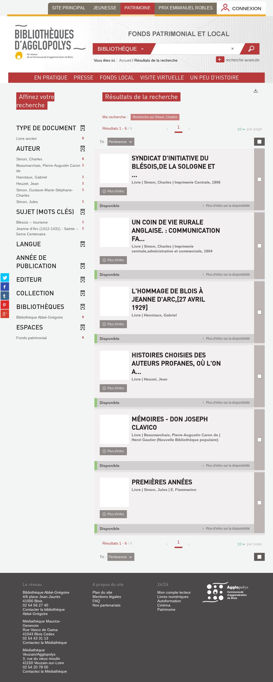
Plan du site (102, 592)
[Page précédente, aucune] (167, 129)
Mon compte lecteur (174, 592)
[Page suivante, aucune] (189, 129)
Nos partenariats (107, 605)
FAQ (96, 601)
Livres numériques (172, 596)
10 (239, 129)
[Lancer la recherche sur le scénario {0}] (249, 48)
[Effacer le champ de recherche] (233, 48)
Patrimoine (166, 609)
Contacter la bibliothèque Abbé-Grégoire (44, 611)
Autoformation (169, 601)
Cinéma (163, 605)
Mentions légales (107, 596)
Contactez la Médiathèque (45, 642)
